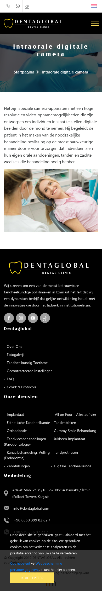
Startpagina (24, 72)
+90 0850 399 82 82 (31, 520)
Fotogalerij (15, 354)
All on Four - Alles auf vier (75, 414)
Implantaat (15, 414)
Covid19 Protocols (21, 386)
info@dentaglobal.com (31, 508)
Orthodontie (17, 430)
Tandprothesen (66, 452)
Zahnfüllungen (18, 465)
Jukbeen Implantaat (69, 438)
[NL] (94, 6)
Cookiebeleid (20, 563)
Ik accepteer (32, 577)
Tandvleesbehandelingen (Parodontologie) (25, 441)
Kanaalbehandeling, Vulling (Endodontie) (27, 455)
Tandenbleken (65, 422)
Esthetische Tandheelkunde (28, 422)
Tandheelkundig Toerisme (27, 362)
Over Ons (14, 346)
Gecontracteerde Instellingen (30, 370)
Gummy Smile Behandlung (75, 430)
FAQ (10, 378)
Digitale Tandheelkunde (72, 465)
